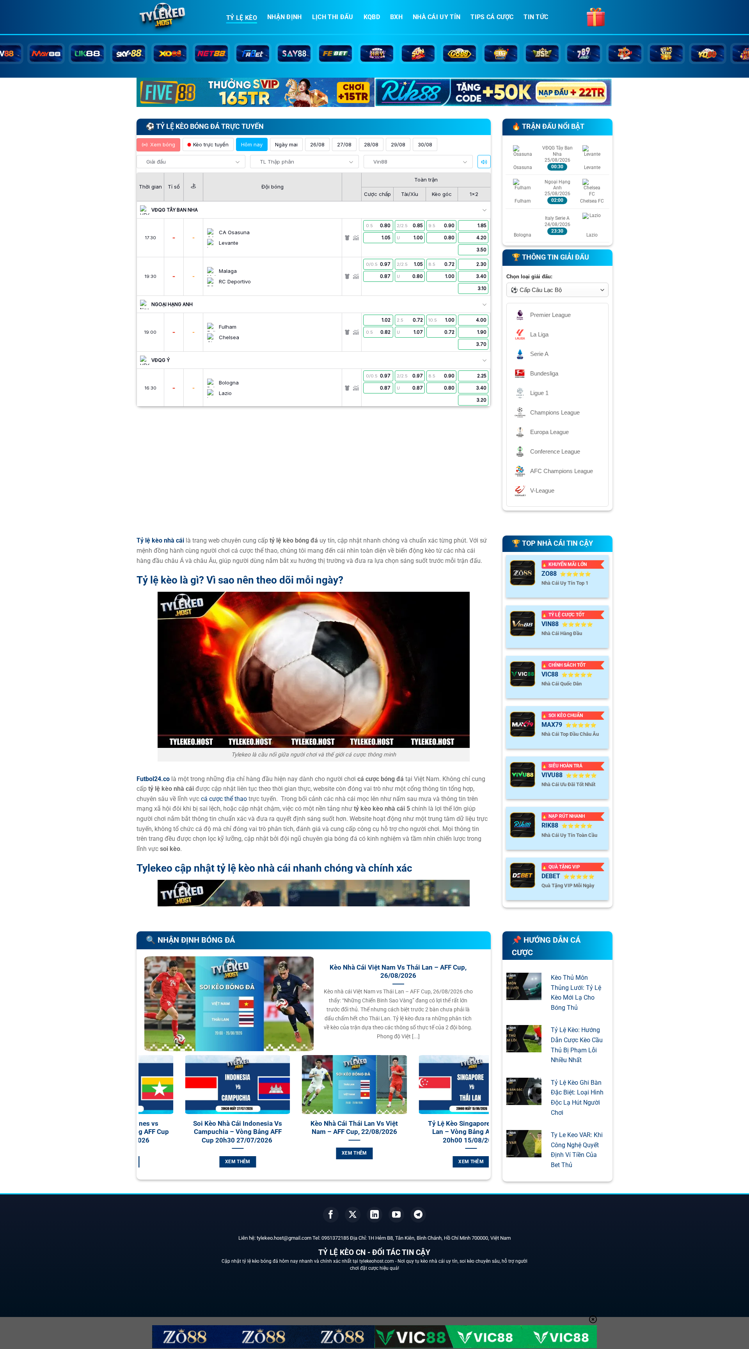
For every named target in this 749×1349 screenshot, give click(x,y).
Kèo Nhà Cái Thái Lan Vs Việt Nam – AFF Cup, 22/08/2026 (199, 1128)
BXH (396, 17)
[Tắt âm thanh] (484, 162)
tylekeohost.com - (378, 1261)
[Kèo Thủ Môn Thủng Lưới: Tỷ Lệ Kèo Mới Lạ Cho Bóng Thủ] (523, 994)
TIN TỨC (536, 17)
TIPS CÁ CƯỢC (491, 17)
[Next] (484, 1120)
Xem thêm (199, 1153)
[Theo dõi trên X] (352, 1215)
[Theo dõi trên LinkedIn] (374, 1215)
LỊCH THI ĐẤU (332, 17)
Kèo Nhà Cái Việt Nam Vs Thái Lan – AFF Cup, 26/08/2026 (398, 972)
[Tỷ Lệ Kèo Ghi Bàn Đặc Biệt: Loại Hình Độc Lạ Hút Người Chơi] (523, 1099)
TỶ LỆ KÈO (241, 17)
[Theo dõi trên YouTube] (396, 1215)
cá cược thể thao (224, 799)
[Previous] (143, 1120)
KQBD (372, 17)
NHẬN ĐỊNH (284, 17)
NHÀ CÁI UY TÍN (436, 17)
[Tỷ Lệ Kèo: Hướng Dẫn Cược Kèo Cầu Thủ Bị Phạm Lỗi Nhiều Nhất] (523, 1047)
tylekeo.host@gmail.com (284, 1238)
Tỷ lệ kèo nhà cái (160, 540)
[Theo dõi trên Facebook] (331, 1215)
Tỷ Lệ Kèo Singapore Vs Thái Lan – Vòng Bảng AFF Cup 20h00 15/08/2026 (315, 1132)
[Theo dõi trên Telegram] (418, 1215)
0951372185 (335, 1238)
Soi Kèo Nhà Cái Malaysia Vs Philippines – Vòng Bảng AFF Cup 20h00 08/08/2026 (432, 1132)
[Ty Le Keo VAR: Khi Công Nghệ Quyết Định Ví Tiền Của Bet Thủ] (523, 1152)
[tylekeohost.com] (176, 17)
